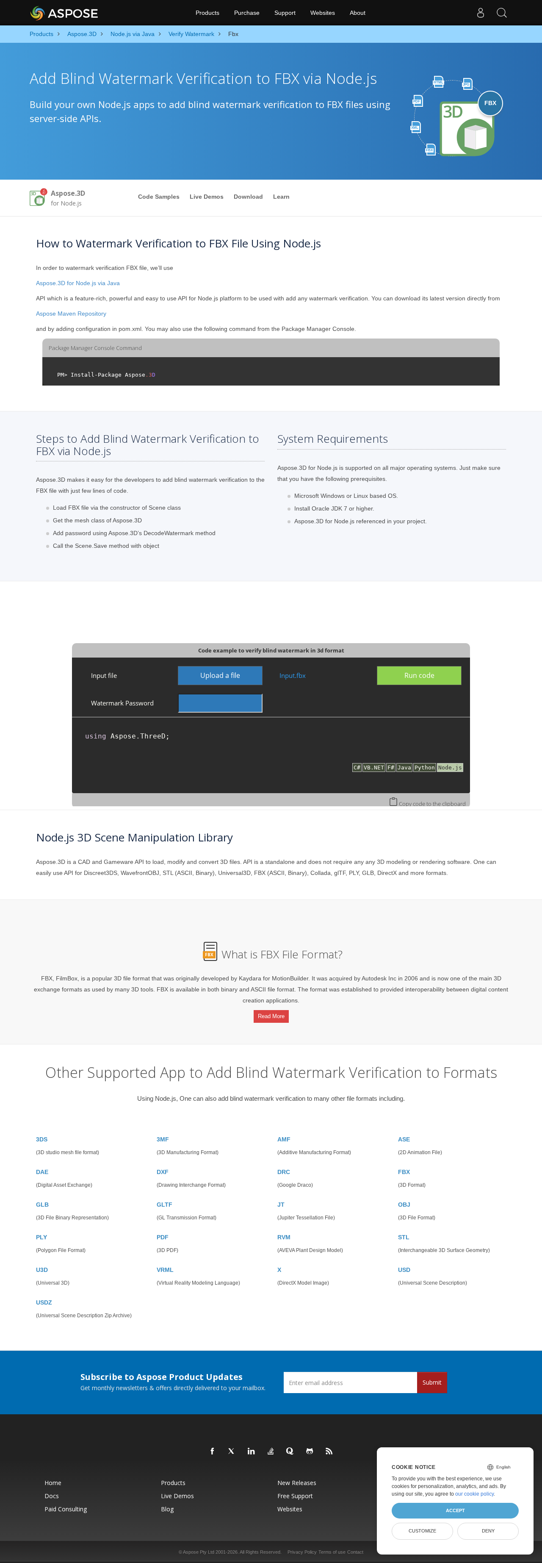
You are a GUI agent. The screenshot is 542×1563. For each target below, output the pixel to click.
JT (281, 1204)
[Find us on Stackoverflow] (271, 1451)
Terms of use (332, 1552)
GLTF (164, 1204)
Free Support (295, 1496)
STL (403, 1237)
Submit (432, 1382)
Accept (455, 1510)
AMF (283, 1139)
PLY (41, 1237)
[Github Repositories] (309, 1451)
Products (207, 12)
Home (52, 1483)
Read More (271, 1016)
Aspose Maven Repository (71, 313)
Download (248, 196)
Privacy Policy (302, 1552)
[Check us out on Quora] (290, 1451)
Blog (167, 1509)
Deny (488, 1530)
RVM (283, 1237)
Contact (355, 1552)
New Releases (296, 1483)
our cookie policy (474, 1494)
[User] (480, 12)
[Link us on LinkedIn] (251, 1451)
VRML (165, 1269)
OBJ (404, 1204)
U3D (42, 1269)
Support (285, 12)
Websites (322, 12)
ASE (404, 1139)
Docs (51, 1496)
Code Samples (159, 196)
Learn (281, 196)
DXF (163, 1172)
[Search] (501, 12)
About (357, 12)
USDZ (44, 1302)
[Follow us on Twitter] (232, 1451)
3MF (163, 1139)
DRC (283, 1172)
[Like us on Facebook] (212, 1451)
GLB (42, 1204)
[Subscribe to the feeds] (329, 1451)
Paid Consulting (65, 1509)
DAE (42, 1172)
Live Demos (207, 196)
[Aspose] (65, 12)
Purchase (247, 12)
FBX (404, 1172)
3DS (41, 1139)
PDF (163, 1237)
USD (404, 1269)
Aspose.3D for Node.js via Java (78, 283)
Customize (422, 1530)
